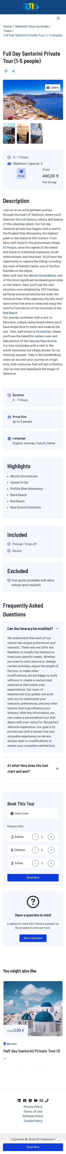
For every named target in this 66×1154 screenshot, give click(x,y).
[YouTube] (35, 1100)
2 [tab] (27, 1066)
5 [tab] (44, 1066)
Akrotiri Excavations (42, 275)
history (31, 219)
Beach (13, 313)
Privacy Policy (33, 1107)
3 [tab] (33, 1066)
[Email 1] (41, 1100)
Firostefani (43, 331)
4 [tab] (38, 1066)
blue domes (49, 341)
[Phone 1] (46, 1100)
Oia (28, 350)
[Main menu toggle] (58, 18)
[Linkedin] (19, 1100)
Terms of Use (33, 1111)
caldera (39, 336)
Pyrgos (11, 247)
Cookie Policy (33, 1121)
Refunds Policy (33, 1116)
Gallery (55, 87)
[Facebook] (24, 1100)
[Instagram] (30, 1100)
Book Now (33, 877)
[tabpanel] (33, 1022)
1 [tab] (22, 1066)
